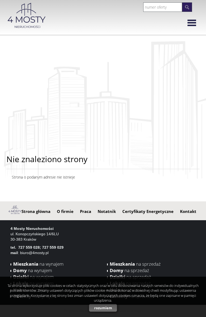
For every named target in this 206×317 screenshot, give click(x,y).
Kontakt (188, 211)
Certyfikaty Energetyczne (148, 211)
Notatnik (107, 211)
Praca (85, 211)
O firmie (65, 211)
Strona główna (35, 211)
